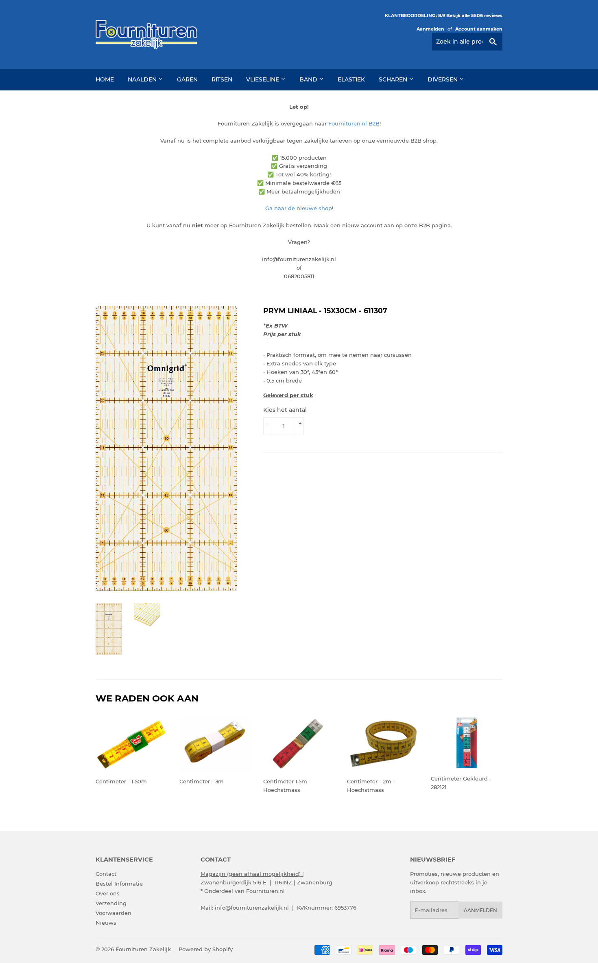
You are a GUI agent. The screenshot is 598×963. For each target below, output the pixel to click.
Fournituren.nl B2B (354, 123)
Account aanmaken (478, 29)
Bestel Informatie (119, 883)
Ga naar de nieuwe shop (298, 208)
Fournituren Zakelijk (143, 949)
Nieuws (106, 922)
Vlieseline (263, 79)
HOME (105, 79)
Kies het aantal (285, 409)
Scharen (394, 79)
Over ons (108, 893)
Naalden (143, 79)
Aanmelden (430, 29)
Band (309, 79)
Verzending (111, 903)
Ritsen (222, 79)
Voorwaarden (113, 913)
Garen (187, 79)
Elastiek (351, 79)
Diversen (443, 79)
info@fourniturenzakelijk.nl (252, 907)
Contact (106, 874)
